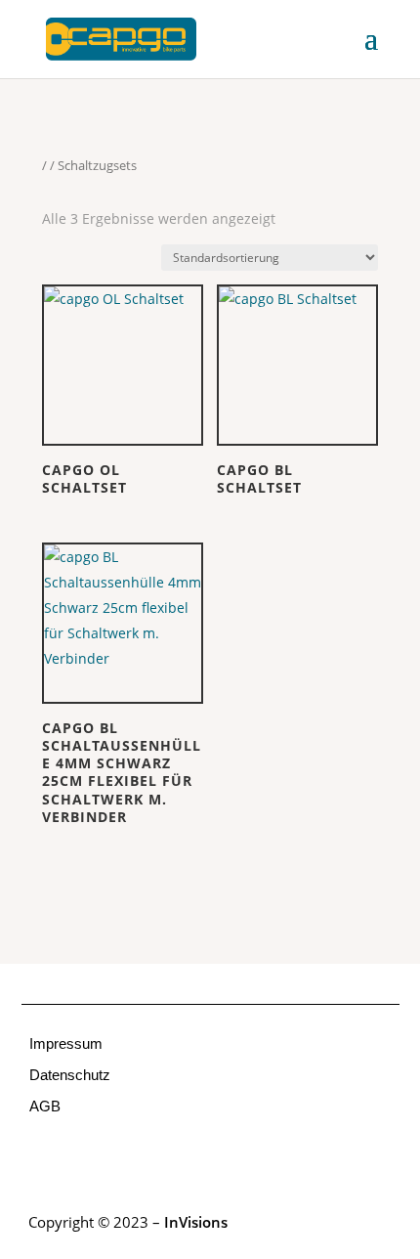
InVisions (196, 1222)
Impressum (66, 1043)
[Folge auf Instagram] (76, 1160)
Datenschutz (69, 1074)
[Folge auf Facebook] (37, 1160)
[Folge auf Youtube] (115, 1160)
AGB (45, 1106)
